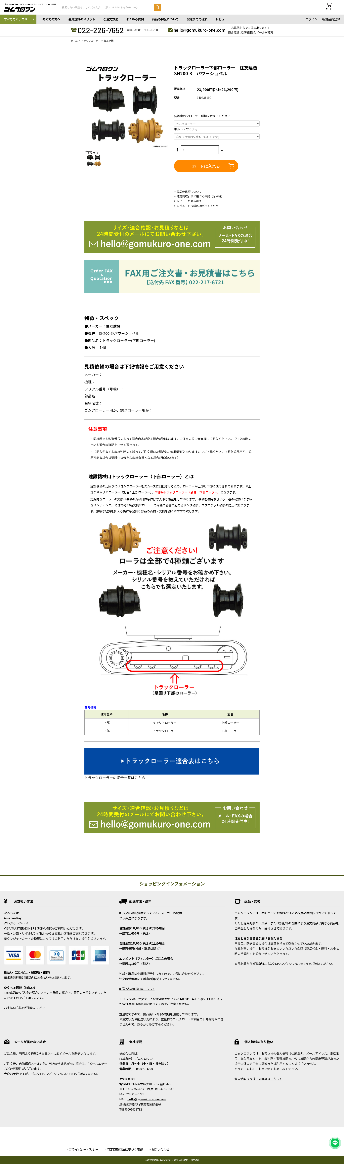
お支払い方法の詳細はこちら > (24, 1008)
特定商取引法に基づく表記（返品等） (200, 196)
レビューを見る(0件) (189, 201)
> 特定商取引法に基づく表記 (124, 1149)
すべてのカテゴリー (17, 19)
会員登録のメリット (81, 19)
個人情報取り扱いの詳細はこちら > (258, 1079)
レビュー (222, 19)
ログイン (312, 19)
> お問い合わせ (159, 1149)
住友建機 (108, 40)
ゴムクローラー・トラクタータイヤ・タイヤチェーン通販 (30, 4)
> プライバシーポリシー (82, 1149)
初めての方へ (51, 19)
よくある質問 (135, 19)
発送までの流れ (197, 19)
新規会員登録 (331, 19)
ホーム (74, 40)
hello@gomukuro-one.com (199, 30)
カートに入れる (206, 166)
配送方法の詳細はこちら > (136, 989)
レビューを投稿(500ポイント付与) (198, 206)
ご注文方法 (110, 19)
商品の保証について (165, 19)
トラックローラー (90, 40)
